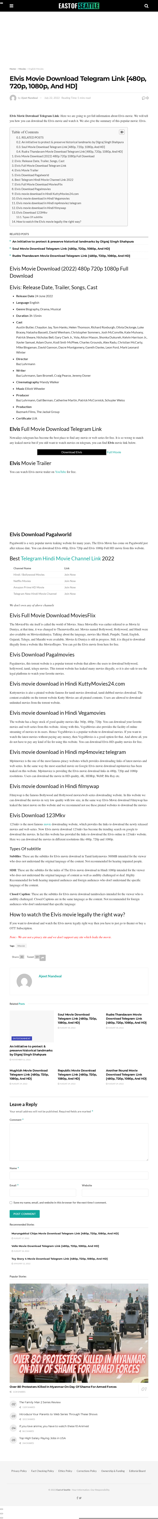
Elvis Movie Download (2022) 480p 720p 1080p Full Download (54, 156)
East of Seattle (63, 1489)
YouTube (60, 472)
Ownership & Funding (113, 1470)
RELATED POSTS (33, 137)
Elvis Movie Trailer (27, 170)
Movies (22, 68)
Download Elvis (71, 452)
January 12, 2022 (21, 1263)
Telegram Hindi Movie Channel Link (61, 558)
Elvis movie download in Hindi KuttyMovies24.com (47, 193)
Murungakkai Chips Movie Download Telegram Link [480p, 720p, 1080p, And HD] (65, 1233)
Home (13, 68)
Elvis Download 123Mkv (31, 212)
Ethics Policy (65, 1470)
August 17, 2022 (21, 1238)
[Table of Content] (122, 131)
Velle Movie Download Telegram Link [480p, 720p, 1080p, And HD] (55, 1246)
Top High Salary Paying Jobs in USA (42, 1438)
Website (87, 1185)
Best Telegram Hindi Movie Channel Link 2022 (44, 179)
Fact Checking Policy (42, 1470)
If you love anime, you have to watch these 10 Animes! (54, 1426)
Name (14, 1168)
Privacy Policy (19, 1470)
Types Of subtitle (33, 217)
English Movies (36, 68)
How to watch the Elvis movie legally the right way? (48, 221)
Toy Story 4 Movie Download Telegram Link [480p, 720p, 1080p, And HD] (60, 1258)
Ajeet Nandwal (29, 97)
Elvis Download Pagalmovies (33, 189)
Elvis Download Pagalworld (32, 175)
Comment (17, 1119)
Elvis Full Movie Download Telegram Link (40, 165)
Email (14, 1185)
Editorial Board (137, 1470)
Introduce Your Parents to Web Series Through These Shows (58, 1414)
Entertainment (22, 1038)
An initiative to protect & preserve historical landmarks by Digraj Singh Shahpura (73, 142)
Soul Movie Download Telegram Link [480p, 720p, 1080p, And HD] (63, 147)
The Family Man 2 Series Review (40, 1402)
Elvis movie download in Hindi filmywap (41, 208)
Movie (21, 945)
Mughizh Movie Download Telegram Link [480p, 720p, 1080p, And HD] (29, 1074)
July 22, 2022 (52, 97)
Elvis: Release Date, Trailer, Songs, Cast (40, 161)
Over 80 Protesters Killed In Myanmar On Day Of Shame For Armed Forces (63, 1387)
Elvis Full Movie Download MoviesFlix (39, 184)
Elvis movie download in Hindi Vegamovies (43, 198)
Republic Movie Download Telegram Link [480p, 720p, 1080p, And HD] (77, 1074)
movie (47, 824)
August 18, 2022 (21, 1251)
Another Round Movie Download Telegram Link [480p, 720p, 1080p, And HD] (126, 1074)
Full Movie (91, 452)
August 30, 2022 (68, 1028)
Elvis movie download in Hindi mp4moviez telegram (48, 203)
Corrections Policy (87, 1470)
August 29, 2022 (19, 1084)
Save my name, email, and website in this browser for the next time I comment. (60, 1202)
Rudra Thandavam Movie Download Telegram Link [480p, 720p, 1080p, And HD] (72, 151)
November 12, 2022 (21, 1059)
